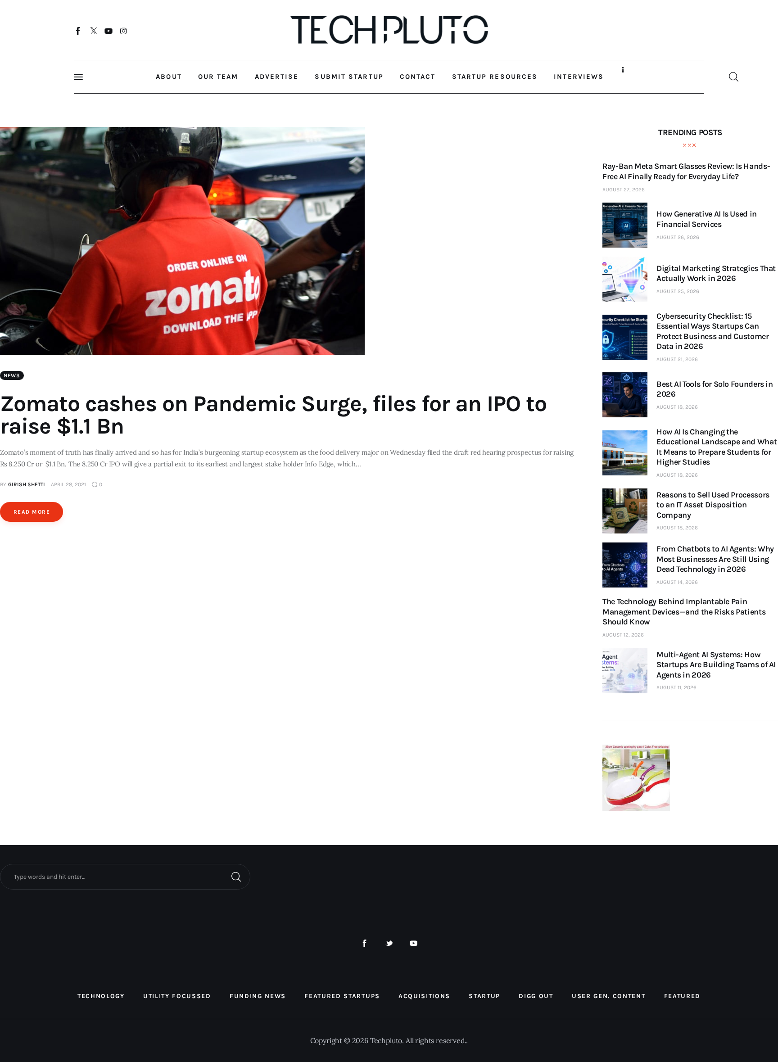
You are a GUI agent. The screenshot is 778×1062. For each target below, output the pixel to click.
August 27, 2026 (623, 189)
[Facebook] (78, 30)
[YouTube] (108, 30)
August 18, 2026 (677, 407)
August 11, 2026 (676, 687)
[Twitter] (93, 30)
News (12, 375)
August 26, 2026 (677, 237)
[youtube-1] (413, 943)
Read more (32, 512)
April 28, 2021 (68, 484)
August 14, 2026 (677, 582)
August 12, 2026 (623, 635)
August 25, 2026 (677, 291)
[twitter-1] (389, 943)
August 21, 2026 (677, 359)
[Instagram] (123, 30)
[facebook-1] (364, 943)
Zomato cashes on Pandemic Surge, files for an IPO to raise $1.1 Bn (273, 414)
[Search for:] (125, 876)
